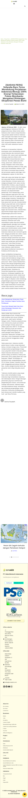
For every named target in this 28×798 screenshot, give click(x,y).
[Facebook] (6, 686)
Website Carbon (18, 583)
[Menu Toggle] (14, 3)
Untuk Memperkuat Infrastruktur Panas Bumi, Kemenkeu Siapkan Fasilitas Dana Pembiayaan (12, 301)
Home (2, 39)
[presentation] (3, 537)
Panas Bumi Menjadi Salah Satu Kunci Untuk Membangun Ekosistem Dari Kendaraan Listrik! (12, 308)
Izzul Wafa (14, 550)
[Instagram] (11, 686)
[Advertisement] (14, 23)
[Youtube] (9, 686)
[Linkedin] (4, 686)
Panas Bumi (7, 39)
